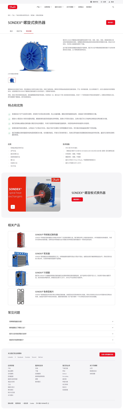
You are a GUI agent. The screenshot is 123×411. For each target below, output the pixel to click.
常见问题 (28, 31)
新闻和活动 (93, 371)
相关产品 (19, 31)
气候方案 (65, 368)
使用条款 (18, 403)
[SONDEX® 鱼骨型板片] (20, 296)
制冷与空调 (11, 392)
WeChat (40, 357)
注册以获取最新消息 (107, 354)
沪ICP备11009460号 (41, 403)
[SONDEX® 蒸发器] (20, 258)
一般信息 (25, 403)
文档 (36, 368)
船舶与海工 (11, 387)
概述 (11, 31)
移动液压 (10, 390)
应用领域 (11, 366)
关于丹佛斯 (93, 366)
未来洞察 (92, 374)
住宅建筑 (10, 374)
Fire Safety (65, 376)
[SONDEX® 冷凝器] (20, 277)
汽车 (9, 368)
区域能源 (10, 376)
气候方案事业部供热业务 (22, 15)
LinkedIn (10, 357)
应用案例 (38, 374)
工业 (9, 384)
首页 (9, 15)
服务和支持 (39, 366)
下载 (36, 371)
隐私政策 (10, 403)
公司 (91, 368)
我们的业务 (66, 366)
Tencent (34, 357)
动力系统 (65, 384)
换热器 (32, 15)
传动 (64, 371)
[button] (103, 2)
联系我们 (38, 382)
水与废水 (10, 395)
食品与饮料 (11, 382)
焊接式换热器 (39, 15)
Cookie (32, 403)
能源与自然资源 (12, 379)
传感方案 (65, 382)
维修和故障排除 (40, 376)
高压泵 (65, 379)
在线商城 (65, 390)
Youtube (27, 357)
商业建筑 (10, 371)
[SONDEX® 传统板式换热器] (20, 239)
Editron (65, 374)
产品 (13, 15)
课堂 (36, 379)
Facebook (20, 357)
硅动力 (65, 387)
